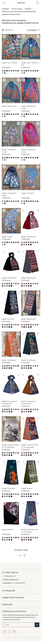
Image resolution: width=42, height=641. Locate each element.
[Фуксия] (18, 71)
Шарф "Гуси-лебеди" (10, 63)
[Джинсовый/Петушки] (11, 71)
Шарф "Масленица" (28, 237)
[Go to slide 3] (13, 58)
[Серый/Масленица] (22, 244)
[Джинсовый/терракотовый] (26, 242)
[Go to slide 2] (9, 58)
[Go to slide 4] (17, 58)
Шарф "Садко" (7, 237)
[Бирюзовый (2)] (7, 71)
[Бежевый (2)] (3, 71)
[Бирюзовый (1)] (24, 71)
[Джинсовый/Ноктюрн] (24, 242)
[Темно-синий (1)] (16, 71)
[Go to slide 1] (5, 58)
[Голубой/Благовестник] (22, 242)
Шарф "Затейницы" (9, 360)
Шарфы (28, 8)
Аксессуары (16, 8)
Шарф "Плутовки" (9, 488)
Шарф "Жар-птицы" (9, 106)
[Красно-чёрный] (35, 242)
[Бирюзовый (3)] (9, 71)
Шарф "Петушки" (27, 193)
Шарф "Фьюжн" (27, 488)
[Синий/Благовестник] (24, 244)
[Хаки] (3, 73)
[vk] (14, 632)
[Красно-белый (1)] (14, 283)
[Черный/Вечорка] (29, 244)
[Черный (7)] (5, 73)
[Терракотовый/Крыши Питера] (26, 244)
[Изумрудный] (31, 242)
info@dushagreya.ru (11, 579)
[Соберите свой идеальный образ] (4, 36)
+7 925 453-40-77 (9, 576)
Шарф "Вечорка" (8, 319)
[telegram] (4, 632)
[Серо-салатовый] (37, 242)
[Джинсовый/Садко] (14, 71)
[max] (9, 632)
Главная (5, 8)
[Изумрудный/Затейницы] (29, 242)
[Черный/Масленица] (31, 244)
